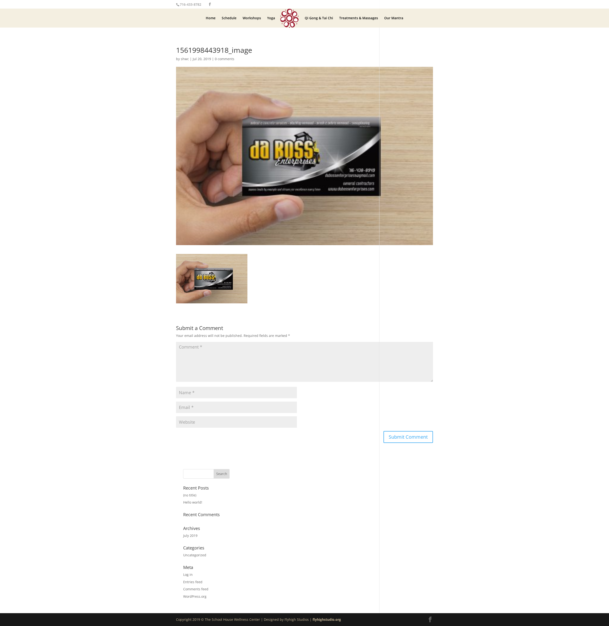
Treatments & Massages (358, 18)
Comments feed (195, 589)
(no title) (189, 495)
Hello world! (192, 502)
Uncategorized (194, 555)
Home (211, 18)
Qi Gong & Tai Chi (319, 18)
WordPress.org (194, 596)
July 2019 (190, 535)
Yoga (271, 18)
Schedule (229, 18)
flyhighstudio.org (327, 619)
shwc (185, 59)
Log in (188, 574)
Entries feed (192, 582)
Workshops (252, 18)
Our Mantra (393, 18)
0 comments (224, 59)
